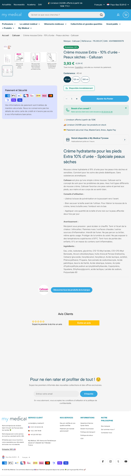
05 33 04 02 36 (106, 112)
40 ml (67, 79)
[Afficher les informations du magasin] (125, 140)
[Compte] (118, 14)
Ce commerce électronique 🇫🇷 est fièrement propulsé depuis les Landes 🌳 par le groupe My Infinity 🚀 (51, 469)
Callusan (16, 35)
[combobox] (66, 15)
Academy (31, 4)
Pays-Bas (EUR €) (118, 4)
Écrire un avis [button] (84, 323)
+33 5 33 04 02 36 (36, 427)
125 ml (76, 79)
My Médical (11, 469)
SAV (40, 4)
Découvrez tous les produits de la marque (71, 290)
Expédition (79, 67)
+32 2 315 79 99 (35, 431)
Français (98, 5)
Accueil (5, 35)
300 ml (85, 79)
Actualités (6, 4)
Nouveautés (19, 4)
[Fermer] (125, 108)
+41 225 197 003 (35, 434)
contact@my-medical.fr (36, 423)
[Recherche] (101, 14)
